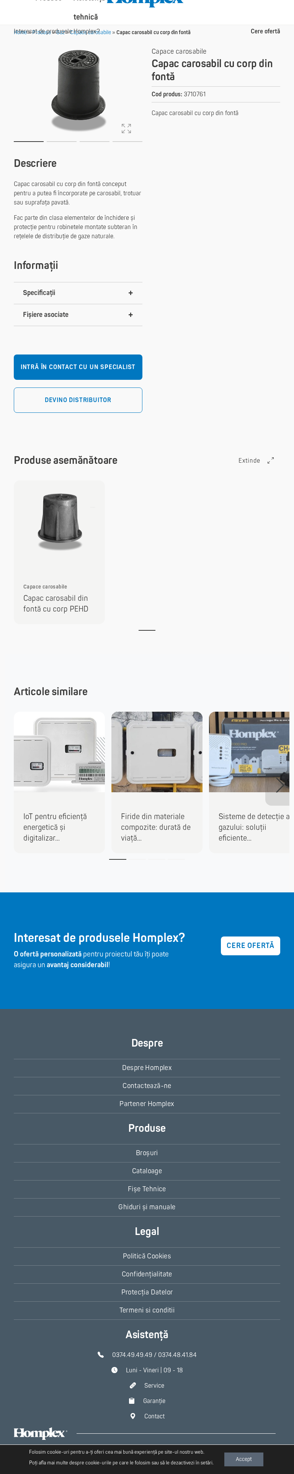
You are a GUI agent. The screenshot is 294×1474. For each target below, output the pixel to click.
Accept (244, 1459)
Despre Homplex (147, 1067)
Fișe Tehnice (147, 1189)
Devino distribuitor (78, 400)
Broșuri (147, 1153)
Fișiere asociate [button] (46, 314)
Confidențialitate (147, 1274)
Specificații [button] (39, 293)
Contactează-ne (147, 1086)
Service (154, 1386)
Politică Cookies (147, 1256)
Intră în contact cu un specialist (78, 367)
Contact (154, 1416)
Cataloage (147, 1171)
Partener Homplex (146, 1104)
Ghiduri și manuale (146, 1207)
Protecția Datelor (147, 1292)
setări (206, 1463)
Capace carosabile (179, 51)
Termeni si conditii (147, 1310)
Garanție (154, 1401)
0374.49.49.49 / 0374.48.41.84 (154, 1355)
